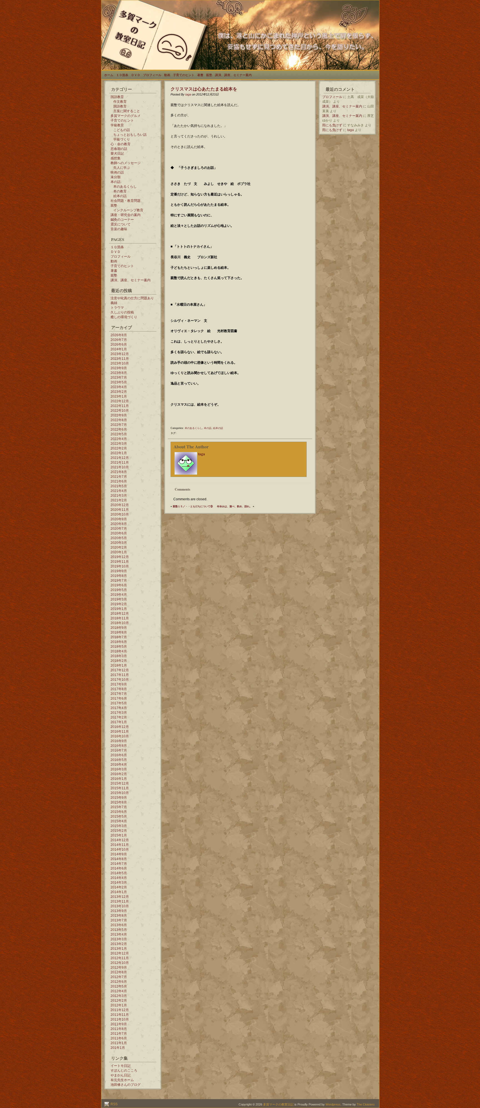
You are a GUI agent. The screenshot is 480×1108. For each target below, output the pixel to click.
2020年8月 (119, 524)
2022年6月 (119, 429)
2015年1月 (119, 835)
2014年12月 (120, 840)
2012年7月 (119, 977)
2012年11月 (120, 958)
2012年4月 (119, 991)
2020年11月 (120, 510)
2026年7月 (119, 340)
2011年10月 (120, 1019)
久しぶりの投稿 (122, 312)
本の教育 (120, 191)
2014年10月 (120, 849)
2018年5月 (119, 647)
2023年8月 (119, 373)
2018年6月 (119, 642)
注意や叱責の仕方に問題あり (132, 298)
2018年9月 (119, 628)
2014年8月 (119, 859)
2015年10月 (120, 793)
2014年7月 (119, 864)
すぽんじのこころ (124, 1070)
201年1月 (118, 1048)
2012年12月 (120, 953)
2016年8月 (119, 746)
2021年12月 (120, 458)
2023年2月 (119, 392)
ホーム (108, 75)
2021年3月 (119, 496)
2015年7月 (119, 807)
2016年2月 (119, 774)
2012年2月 (119, 1001)
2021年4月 (119, 491)
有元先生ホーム (122, 1080)
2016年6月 (119, 755)
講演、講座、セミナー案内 (233, 75)
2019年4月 (119, 595)
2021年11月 (120, 462)
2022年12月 (120, 401)
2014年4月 (119, 878)
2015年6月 (119, 812)
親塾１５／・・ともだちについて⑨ (193, 506)
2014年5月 (119, 873)
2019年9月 (119, 571)
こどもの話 (121, 130)
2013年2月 (119, 944)
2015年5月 (119, 816)
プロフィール (152, 75)
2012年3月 (119, 996)
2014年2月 (119, 887)
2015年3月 (119, 826)
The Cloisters (366, 1104)
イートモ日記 (121, 1066)
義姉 (114, 303)
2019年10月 (120, 566)
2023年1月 (119, 396)
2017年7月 (119, 694)
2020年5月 (119, 538)
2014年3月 (119, 883)
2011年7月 (119, 1034)
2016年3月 (119, 769)
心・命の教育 (121, 144)
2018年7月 (119, 637)
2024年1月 (119, 349)
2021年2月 (119, 500)
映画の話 (117, 172)
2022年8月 (119, 420)
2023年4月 (119, 387)
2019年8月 (119, 576)
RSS (114, 1104)
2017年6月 (119, 698)
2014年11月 (120, 845)
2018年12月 (120, 613)
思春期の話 (119, 149)
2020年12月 (120, 505)
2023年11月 (120, 359)
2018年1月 (119, 665)
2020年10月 (120, 514)
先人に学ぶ (121, 168)
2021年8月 (119, 472)
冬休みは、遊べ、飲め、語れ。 (234, 506)
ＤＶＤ (135, 75)
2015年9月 (119, 798)
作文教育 (120, 102)
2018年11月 (120, 618)
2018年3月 (119, 656)
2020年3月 (119, 543)
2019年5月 (119, 590)
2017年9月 (119, 684)
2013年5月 (119, 930)
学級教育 (117, 125)
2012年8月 (119, 972)
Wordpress (333, 1104)
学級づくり (121, 139)
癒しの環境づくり (124, 317)
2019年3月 (119, 599)
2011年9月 (119, 1024)
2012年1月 (119, 1005)
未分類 (116, 177)
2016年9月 (119, 741)
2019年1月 (119, 609)
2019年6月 (119, 585)
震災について (121, 224)
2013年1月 (119, 949)
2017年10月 (120, 680)
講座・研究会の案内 (126, 215)
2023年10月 (120, 363)
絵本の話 (120, 196)
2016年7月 (119, 750)
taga (188, 94)
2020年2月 (119, 547)
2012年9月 (119, 967)
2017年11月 (120, 675)
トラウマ (117, 308)
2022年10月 (120, 411)
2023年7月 (119, 378)
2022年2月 (119, 448)
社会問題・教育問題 (126, 201)
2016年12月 (120, 727)
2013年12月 (120, 897)
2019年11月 (120, 562)
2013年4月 (119, 934)
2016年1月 (119, 779)
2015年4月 (119, 821)
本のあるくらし (125, 187)
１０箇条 (122, 75)
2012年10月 (120, 963)
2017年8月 (119, 689)
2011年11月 (120, 1015)
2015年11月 (120, 788)
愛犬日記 (117, 153)
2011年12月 (120, 1010)
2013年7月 (119, 920)
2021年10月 (120, 467)
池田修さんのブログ (126, 1085)
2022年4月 (119, 439)
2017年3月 (119, 713)
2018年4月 (119, 651)
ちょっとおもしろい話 (130, 135)
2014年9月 (119, 854)
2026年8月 (119, 335)
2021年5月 (119, 486)
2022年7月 (119, 425)
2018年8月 (119, 632)
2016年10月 (120, 736)
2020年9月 (119, 519)
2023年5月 (119, 382)
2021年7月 (119, 477)
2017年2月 (119, 717)
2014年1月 (119, 892)
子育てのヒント (183, 75)
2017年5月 (119, 703)
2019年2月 (119, 604)
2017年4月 (119, 708)
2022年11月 (120, 406)
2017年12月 (120, 670)
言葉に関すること (126, 111)
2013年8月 (119, 916)
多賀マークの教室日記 (278, 1104)
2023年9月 (119, 368)
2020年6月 (119, 533)
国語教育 (117, 97)
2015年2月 (119, 831)
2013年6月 (119, 925)
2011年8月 (119, 1029)
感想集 (116, 158)
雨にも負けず (332, 125)
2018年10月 (120, 623)
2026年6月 (119, 344)
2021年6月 (119, 481)
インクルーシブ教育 (128, 210)
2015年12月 (120, 783)
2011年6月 (119, 1038)
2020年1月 (119, 552)
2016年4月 (119, 765)
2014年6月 (119, 868)
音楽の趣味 (119, 229)
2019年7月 (119, 580)
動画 (167, 75)
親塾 (209, 75)
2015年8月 (119, 802)
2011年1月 (119, 1043)
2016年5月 (119, 760)
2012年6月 (119, 982)
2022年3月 (119, 444)
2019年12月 (120, 557)
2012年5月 (119, 986)
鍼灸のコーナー (122, 220)
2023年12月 (120, 354)
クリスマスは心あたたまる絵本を (204, 89)
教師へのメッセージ (126, 163)
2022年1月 (119, 453)
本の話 (116, 182)
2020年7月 (119, 529)
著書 (200, 75)
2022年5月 (119, 434)
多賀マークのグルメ (126, 116)
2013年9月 (119, 911)
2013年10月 (120, 906)
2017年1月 (119, 722)
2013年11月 (120, 901)
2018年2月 (119, 661)
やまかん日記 (121, 1075)
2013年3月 (119, 939)
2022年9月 (119, 415)
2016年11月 (120, 731)
